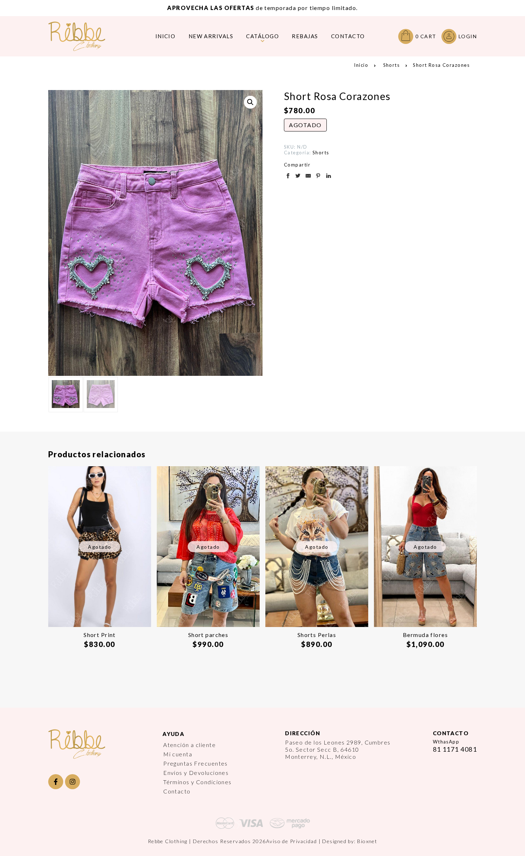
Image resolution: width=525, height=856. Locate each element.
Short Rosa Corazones (441, 65)
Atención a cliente (189, 744)
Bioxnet (367, 841)
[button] (250, 102)
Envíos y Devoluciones (196, 772)
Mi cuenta (177, 754)
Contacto (177, 791)
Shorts (391, 65)
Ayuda (173, 734)
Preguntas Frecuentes (195, 763)
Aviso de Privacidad (291, 841)
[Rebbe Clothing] (82, 36)
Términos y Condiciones (197, 781)
